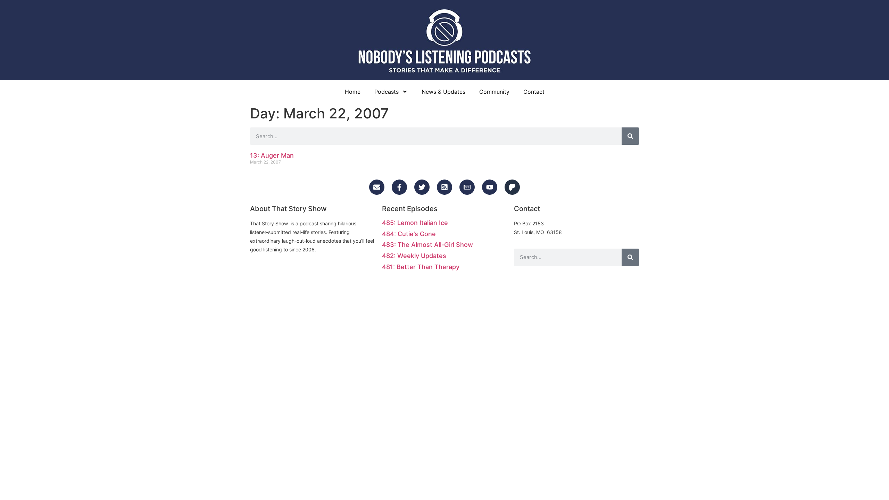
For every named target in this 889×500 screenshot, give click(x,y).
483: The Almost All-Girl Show (427, 244)
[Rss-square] (444, 187)
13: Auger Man (272, 155)
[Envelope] (376, 187)
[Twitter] (422, 187)
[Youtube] (489, 187)
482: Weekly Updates (414, 255)
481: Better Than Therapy (420, 266)
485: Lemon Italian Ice (415, 222)
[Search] (630, 136)
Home (352, 91)
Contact (534, 91)
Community (494, 91)
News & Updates (443, 91)
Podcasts (386, 91)
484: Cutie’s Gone (409, 234)
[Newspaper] (467, 187)
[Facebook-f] (399, 187)
